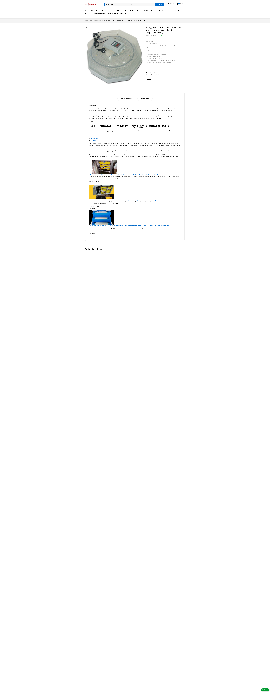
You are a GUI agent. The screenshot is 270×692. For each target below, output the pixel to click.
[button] (86, 27)
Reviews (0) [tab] (145, 99)
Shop (91, 20)
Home (86, 20)
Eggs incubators (97, 20)
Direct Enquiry (94, 138)
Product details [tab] (126, 99)
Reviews (94, 140)
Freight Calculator (95, 136)
